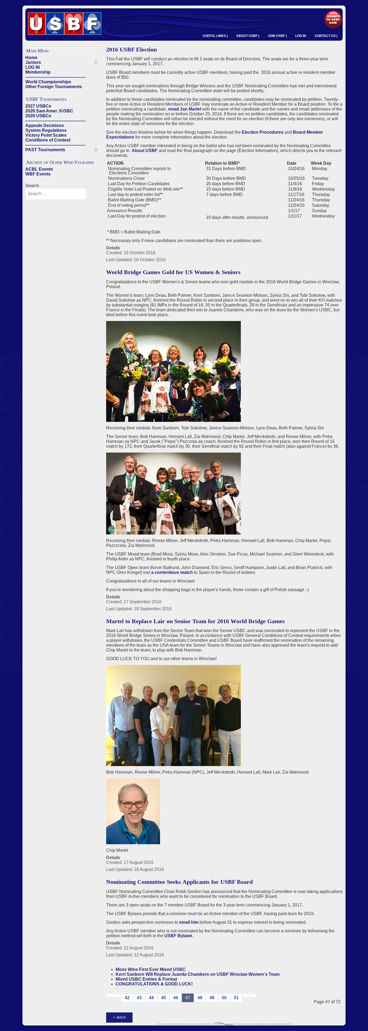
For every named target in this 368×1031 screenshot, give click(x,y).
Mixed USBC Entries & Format (146, 979)
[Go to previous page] (117, 995)
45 (163, 997)
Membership (38, 72)
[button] (96, 62)
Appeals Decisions (44, 125)
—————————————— (55, 77)
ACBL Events (39, 169)
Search (32, 185)
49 (212, 997)
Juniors (33, 62)
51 (236, 997)
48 (199, 997)
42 (127, 997)
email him (189, 922)
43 (139, 997)
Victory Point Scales (46, 135)
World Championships (48, 82)
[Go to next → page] (245, 995)
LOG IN (300, 36)
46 (175, 997)
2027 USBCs (38, 106)
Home (31, 57)
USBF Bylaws (178, 935)
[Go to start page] (110, 995)
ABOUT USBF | (247, 36)
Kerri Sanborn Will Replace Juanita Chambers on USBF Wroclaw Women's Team (198, 974)
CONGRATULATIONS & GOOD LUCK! (154, 984)
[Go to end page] (253, 995)
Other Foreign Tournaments (53, 86)
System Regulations (46, 130)
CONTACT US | (326, 36)
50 (224, 997)
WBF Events (38, 174)
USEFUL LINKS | (215, 36)
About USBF (145, 150)
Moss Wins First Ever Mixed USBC (151, 969)
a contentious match (172, 572)
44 (151, 997)
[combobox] (55, 193)
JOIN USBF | (277, 36)
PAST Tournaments (45, 149)
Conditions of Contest (47, 140)
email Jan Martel (184, 109)
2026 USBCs (38, 115)
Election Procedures (262, 132)
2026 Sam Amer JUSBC (49, 111)
